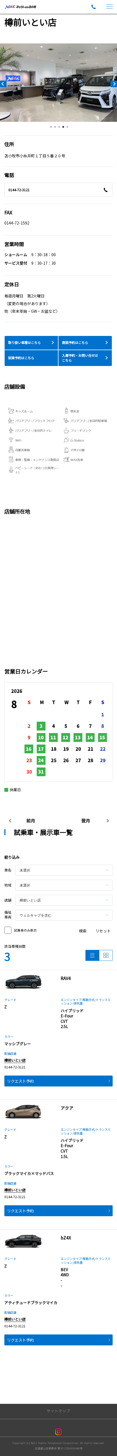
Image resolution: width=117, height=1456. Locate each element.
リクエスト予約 (20, 1081)
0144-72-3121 (19, 189)
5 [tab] (67, 128)
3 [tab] (59, 128)
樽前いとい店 (15, 1060)
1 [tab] (51, 128)
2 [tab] (55, 128)
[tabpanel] (58, 82)
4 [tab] (63, 128)
